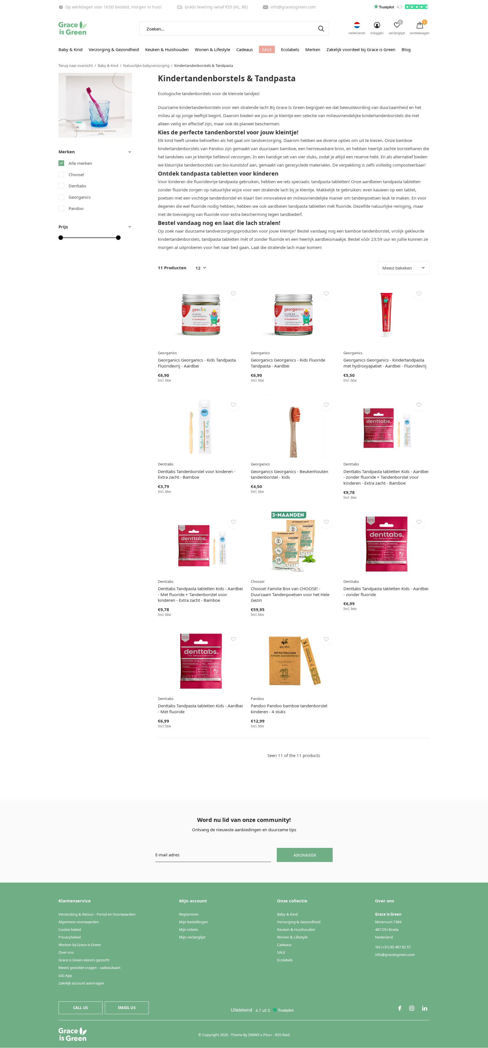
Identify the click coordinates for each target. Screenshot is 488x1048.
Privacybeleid (69, 937)
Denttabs (77, 186)
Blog (406, 49)
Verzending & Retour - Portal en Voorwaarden (97, 914)
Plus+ (267, 1034)
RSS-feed (282, 1034)
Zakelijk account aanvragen (81, 983)
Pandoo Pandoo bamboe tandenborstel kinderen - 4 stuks (289, 708)
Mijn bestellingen (193, 921)
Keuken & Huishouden (167, 49)
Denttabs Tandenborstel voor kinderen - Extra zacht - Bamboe (196, 474)
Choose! (76, 174)
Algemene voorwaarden (78, 921)
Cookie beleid (69, 929)
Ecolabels (290, 49)
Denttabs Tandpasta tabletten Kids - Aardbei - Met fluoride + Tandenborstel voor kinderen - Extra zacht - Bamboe (200, 594)
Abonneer (304, 855)
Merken (312, 49)
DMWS (254, 1034)
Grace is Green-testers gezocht (84, 959)
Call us (80, 1007)
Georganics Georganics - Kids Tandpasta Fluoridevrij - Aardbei (197, 363)
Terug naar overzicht (75, 65)
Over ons (66, 952)
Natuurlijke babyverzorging (146, 65)
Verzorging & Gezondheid (114, 49)
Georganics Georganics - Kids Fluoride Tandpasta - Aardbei (288, 363)
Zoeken (321, 29)
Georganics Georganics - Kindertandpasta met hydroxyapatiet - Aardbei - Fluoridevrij (384, 363)
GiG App (65, 975)
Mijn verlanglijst (192, 937)
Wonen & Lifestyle (212, 49)
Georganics (80, 197)
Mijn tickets (188, 929)
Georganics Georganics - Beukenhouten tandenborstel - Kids (289, 474)
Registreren (189, 914)
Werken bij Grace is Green (79, 944)
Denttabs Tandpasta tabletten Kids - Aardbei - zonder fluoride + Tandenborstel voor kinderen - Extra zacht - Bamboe (385, 477)
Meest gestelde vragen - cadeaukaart (89, 967)
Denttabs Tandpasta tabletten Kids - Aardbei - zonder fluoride (385, 591)
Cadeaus (244, 49)
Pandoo (76, 208)
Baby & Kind (70, 49)
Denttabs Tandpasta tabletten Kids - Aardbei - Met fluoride (200, 708)
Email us (126, 1007)
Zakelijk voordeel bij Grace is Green (360, 49)
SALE (267, 49)
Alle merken (80, 163)
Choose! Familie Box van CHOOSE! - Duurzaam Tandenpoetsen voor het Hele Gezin (290, 594)
